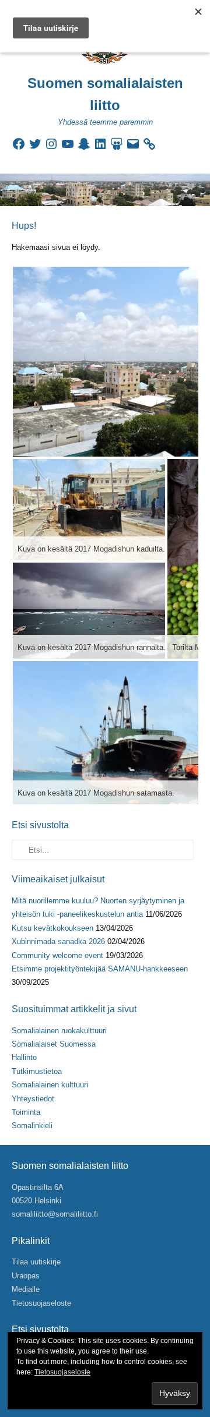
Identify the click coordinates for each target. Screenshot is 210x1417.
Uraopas (26, 1275)
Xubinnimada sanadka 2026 (58, 941)
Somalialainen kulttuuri (50, 1084)
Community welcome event (57, 955)
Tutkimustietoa (37, 1071)
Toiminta (26, 1112)
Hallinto (24, 1057)
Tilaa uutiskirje (36, 1261)
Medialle (26, 1289)
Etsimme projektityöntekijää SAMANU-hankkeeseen (100, 968)
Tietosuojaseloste (41, 1303)
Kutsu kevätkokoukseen (52, 928)
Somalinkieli (32, 1125)
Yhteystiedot (33, 1098)
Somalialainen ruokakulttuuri (59, 1030)
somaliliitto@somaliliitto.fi (55, 1214)
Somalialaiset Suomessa (54, 1044)
